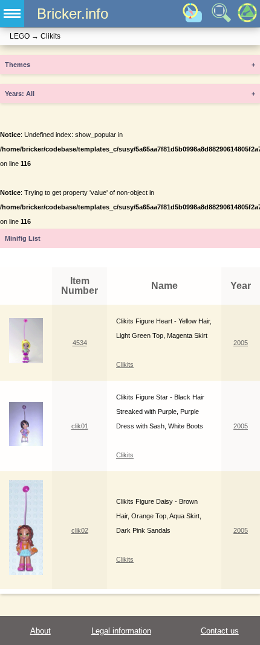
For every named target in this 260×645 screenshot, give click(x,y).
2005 (240, 342)
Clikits (125, 364)
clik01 (79, 426)
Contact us (220, 630)
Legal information (121, 630)
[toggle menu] (12, 13)
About (40, 630)
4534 (80, 342)
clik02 (79, 530)
